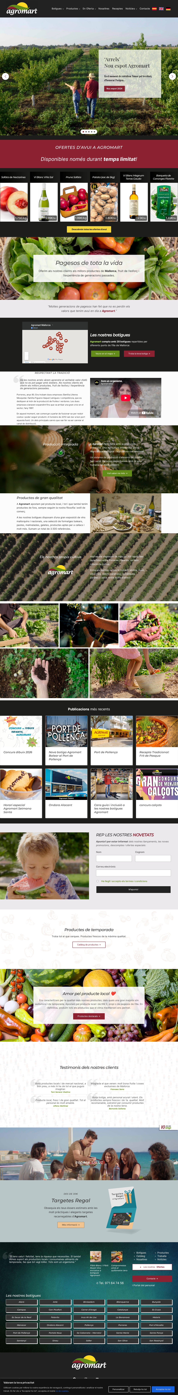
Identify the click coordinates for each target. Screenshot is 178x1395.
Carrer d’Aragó (89, 1309)
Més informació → (71, 1224)
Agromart (80, 1216)
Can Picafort (55, 1309)
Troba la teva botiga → (139, 353)
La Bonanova (123, 1317)
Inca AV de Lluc (89, 1317)
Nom (98, 852)
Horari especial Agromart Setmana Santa (17, 808)
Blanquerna (123, 1302)
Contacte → (152, 1278)
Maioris (156, 1317)
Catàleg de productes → (89, 944)
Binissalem (89, 1302)
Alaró (21, 1302)
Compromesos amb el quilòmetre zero (119, 1268)
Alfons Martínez (60, 1106)
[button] (5, 76)
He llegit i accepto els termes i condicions (124, 881)
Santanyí (21, 1340)
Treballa (161, 1256)
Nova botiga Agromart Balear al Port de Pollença (65, 755)
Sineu (55, 1340)
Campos (21, 1309)
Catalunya (122, 1309)
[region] (89, 1386)
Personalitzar (118, 1389)
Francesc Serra (117, 1089)
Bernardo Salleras (117, 1109)
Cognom (139, 852)
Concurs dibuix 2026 (17, 752)
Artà (55, 1302)
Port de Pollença (106, 752)
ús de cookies (62, 1391)
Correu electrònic (106, 866)
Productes (163, 1252)
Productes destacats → (89, 1016)
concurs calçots (150, 805)
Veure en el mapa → (105, 353)
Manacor (21, 1325)
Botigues (141, 1252)
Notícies (161, 1259)
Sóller (89, 1340)
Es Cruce (156, 1309)
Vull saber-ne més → (117, 473)
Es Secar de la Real (21, 1317)
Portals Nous (55, 1333)
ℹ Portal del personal (143, 1285)
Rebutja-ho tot (140, 1389)
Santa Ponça (156, 1333)
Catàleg (140, 1256)
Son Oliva (123, 1340)
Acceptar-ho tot (163, 1389)
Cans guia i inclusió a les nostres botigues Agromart (109, 808)
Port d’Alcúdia (156, 1325)
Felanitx (55, 1317)
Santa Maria (122, 1333)
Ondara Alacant (60, 805)
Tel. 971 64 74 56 (111, 1283)
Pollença (89, 1325)
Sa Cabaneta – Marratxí (89, 1333)
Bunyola (156, 1302)
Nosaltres (141, 1259)
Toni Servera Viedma (60, 1092)
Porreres (122, 1325)
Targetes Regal (70, 1200)
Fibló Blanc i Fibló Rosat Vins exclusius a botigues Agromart (99, 1270)
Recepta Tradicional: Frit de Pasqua (154, 753)
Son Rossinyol (156, 1340)
